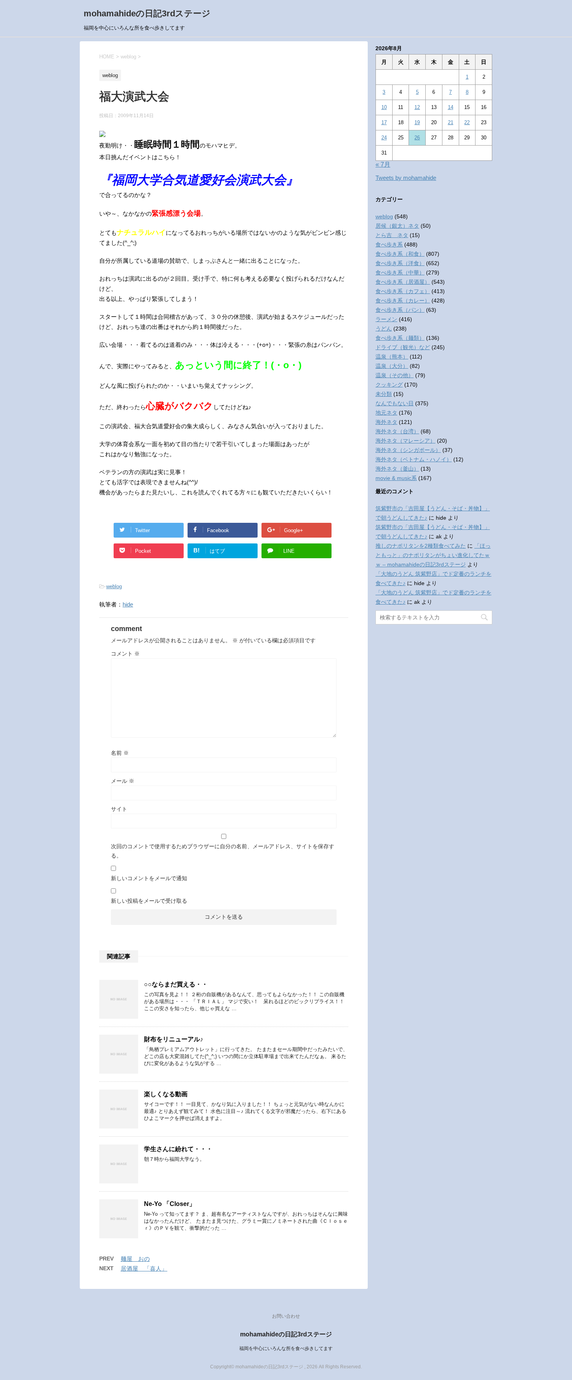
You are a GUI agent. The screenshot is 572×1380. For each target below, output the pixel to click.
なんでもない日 (394, 403)
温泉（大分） (391, 366)
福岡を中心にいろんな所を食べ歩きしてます (286, 1348)
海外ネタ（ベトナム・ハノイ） (413, 459)
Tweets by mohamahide (405, 177)
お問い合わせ (286, 1316)
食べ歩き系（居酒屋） (402, 282)
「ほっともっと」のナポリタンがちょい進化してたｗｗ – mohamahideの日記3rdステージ (433, 555)
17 (384, 122)
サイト (119, 809)
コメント (125, 653)
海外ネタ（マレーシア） (405, 441)
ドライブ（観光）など (402, 347)
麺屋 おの (135, 1258)
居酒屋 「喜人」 (144, 1268)
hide (128, 604)
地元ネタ (386, 413)
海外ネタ (386, 422)
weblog (114, 586)
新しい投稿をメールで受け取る (149, 901)
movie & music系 (396, 478)
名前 (120, 753)
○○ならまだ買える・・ (176, 984)
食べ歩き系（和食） (400, 254)
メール (122, 781)
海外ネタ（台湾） (397, 431)
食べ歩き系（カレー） (402, 300)
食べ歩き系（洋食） (400, 263)
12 (417, 107)
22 (467, 122)
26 (417, 138)
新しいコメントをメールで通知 (149, 878)
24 (384, 138)
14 (450, 107)
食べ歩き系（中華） (400, 272)
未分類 (383, 394)
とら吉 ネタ (391, 235)
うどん (383, 328)
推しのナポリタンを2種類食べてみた (420, 546)
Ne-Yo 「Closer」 (169, 1204)
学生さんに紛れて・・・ (178, 1149)
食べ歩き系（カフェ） (402, 291)
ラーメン (386, 319)
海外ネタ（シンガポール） (408, 450)
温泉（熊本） (391, 356)
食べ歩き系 (389, 244)
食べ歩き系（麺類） (400, 338)
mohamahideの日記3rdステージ (147, 13)
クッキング (389, 384)
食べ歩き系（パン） (400, 310)
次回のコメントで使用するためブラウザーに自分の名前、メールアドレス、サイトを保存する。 (222, 851)
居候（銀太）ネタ (397, 226)
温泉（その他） (394, 375)
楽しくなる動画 (166, 1094)
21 (450, 122)
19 (417, 122)
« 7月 (382, 164)
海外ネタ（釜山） (397, 469)
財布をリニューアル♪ (173, 1039)
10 (384, 107)
